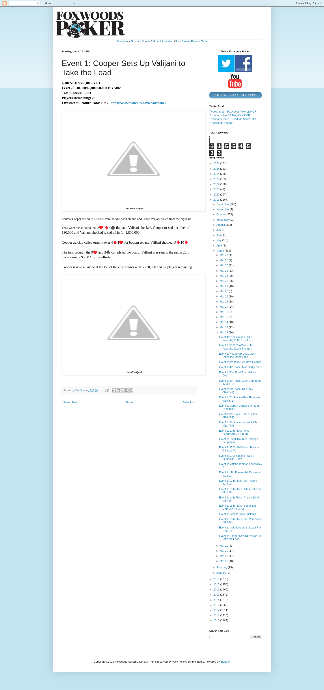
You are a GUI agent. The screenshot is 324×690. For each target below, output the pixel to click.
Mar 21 (224, 286)
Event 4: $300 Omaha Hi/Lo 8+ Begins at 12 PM (237, 457)
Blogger (225, 661)
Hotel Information (163, 41)
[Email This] (114, 390)
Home (129, 402)
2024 (216, 173)
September (223, 219)
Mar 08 (224, 561)
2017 (216, 584)
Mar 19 (224, 296)
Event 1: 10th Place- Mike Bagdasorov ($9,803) (234, 432)
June (219, 235)
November (223, 209)
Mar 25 (224, 265)
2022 (216, 184)
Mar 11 (224, 545)
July (219, 229)
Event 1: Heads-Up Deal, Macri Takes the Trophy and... (237, 355)
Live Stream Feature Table (192, 41)
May (219, 240)
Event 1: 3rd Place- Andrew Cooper (240, 362)
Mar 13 (224, 327)
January (221, 572)
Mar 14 (224, 322)
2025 (216, 168)
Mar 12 (224, 332)
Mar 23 (224, 275)
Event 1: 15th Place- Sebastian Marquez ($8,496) (237, 507)
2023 (216, 179)
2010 (216, 620)
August (220, 224)
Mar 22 (224, 280)
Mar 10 (224, 550)
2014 (216, 600)
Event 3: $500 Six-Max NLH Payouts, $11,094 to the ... (236, 347)
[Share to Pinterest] (130, 390)
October (221, 214)
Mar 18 (224, 301)
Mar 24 (224, 270)
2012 (216, 610)
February (222, 567)
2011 (216, 615)
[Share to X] (122, 390)
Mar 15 (224, 317)
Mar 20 (224, 291)
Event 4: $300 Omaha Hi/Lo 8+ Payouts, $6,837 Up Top (237, 339)
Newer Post (70, 402)
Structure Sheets (140, 41)
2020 (216, 194)
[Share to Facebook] (126, 390)
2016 (216, 589)
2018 (216, 579)
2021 (216, 189)
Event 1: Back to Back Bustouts (237, 514)
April (219, 245)
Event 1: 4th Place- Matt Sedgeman (240, 367)
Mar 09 (224, 556)
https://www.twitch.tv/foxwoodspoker (138, 103)
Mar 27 (224, 255)
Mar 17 (224, 306)
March (220, 250)
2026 (216, 163)
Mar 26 (224, 260)
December (223, 204)
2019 (216, 199)
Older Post (188, 402)
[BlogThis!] (118, 390)
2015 (216, 594)
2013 (216, 605)
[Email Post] (107, 390)
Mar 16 (224, 312)
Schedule (122, 41)
